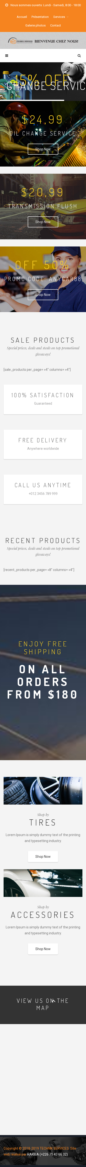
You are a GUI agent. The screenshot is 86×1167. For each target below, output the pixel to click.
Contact (55, 25)
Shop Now (43, 149)
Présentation (40, 17)
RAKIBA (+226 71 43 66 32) (47, 1154)
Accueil (22, 17)
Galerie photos (35, 25)
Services (59, 17)
